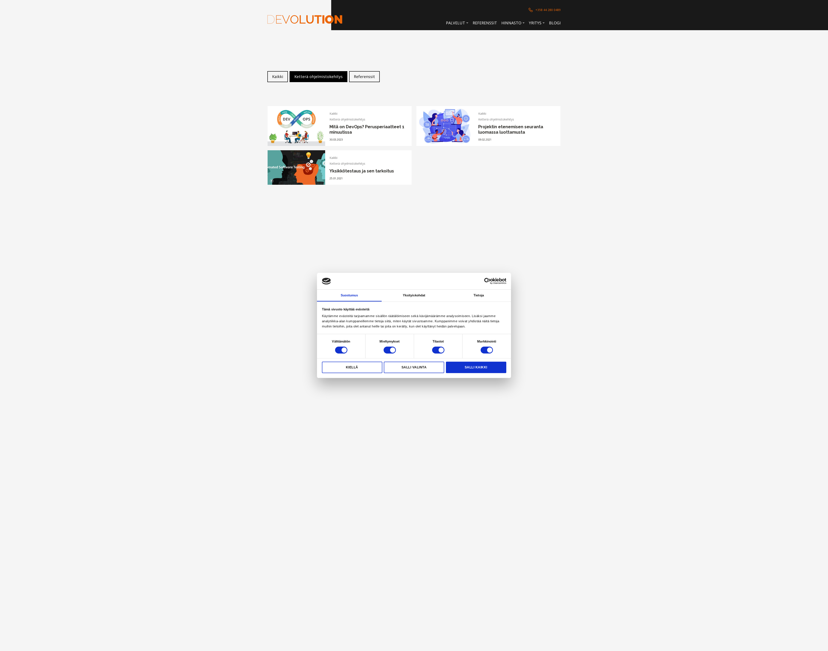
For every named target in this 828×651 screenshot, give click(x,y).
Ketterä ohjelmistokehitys (318, 76)
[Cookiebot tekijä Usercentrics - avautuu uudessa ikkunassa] (487, 281)
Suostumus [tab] (349, 295)
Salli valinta (414, 367)
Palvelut (455, 22)
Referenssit (485, 22)
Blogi (555, 22)
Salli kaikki (476, 367)
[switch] (390, 349)
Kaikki (277, 76)
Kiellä (352, 367)
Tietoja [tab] (479, 295)
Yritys (535, 22)
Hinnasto (511, 22)
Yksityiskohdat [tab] (414, 295)
